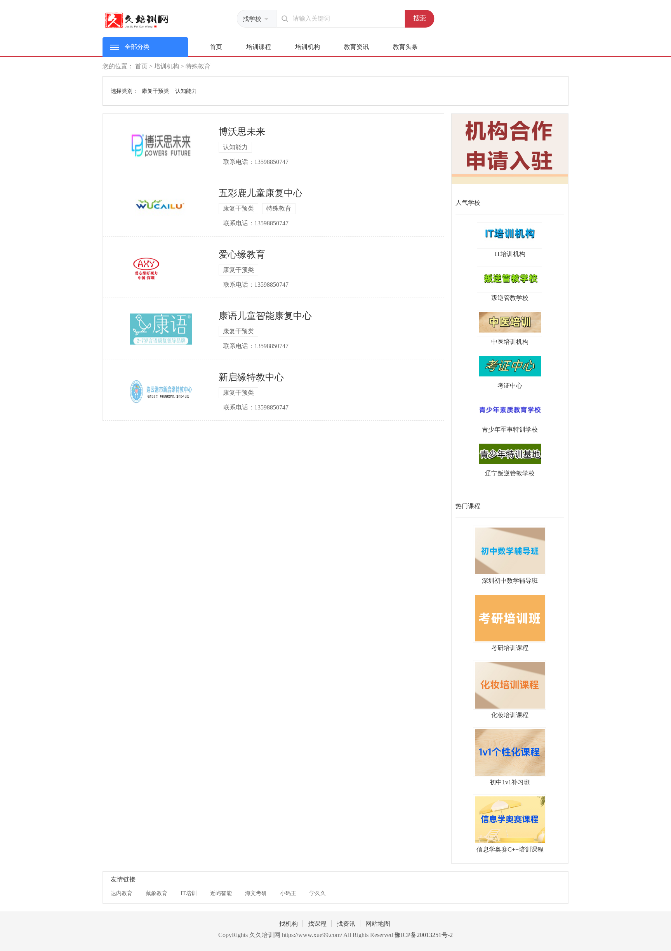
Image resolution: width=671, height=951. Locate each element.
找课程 (317, 923)
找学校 (252, 19)
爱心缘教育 (242, 254)
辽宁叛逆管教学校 (510, 473)
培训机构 (307, 47)
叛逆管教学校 (509, 297)
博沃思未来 (242, 132)
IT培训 (189, 893)
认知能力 (186, 91)
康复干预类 (155, 91)
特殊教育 (198, 66)
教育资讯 (356, 47)
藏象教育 (156, 893)
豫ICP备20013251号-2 (424, 935)
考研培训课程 (509, 647)
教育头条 (405, 47)
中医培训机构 (509, 341)
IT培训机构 (510, 254)
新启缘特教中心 (251, 377)
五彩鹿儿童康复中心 (260, 193)
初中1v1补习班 (510, 782)
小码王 (288, 893)
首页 (216, 47)
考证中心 (509, 385)
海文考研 (256, 893)
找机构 (288, 923)
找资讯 (346, 923)
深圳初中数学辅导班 (510, 580)
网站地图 (377, 923)
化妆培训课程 (509, 715)
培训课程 (258, 47)
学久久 (317, 893)
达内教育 (121, 893)
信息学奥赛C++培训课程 (510, 849)
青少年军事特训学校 (510, 429)
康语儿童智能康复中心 (265, 316)
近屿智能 (221, 893)
